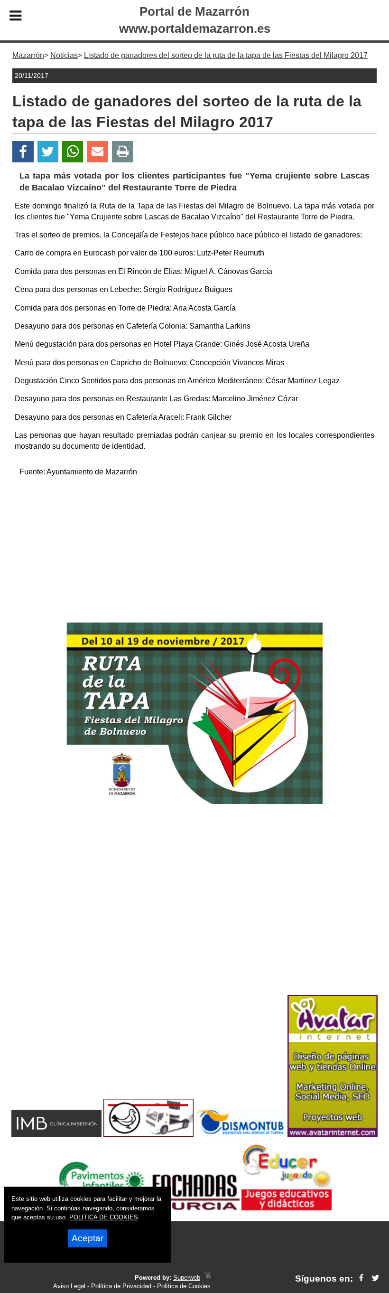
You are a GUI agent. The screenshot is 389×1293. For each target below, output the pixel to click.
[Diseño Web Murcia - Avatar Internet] (207, 1277)
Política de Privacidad (121, 1286)
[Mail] (97, 151)
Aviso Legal (69, 1286)
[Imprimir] (122, 151)
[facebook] (361, 1279)
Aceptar (87, 1238)
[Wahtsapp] (72, 151)
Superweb (186, 1277)
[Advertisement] (195, 551)
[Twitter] (47, 151)
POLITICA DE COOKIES (103, 1217)
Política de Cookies (184, 1286)
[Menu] (15, 17)
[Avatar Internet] (332, 1134)
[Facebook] (23, 151)
